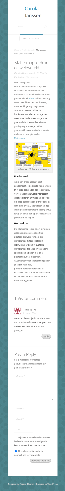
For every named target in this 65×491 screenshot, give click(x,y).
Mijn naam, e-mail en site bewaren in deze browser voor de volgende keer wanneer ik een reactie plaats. (32, 441)
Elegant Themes (27, 484)
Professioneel (28, 50)
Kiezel (31, 98)
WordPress (52, 484)
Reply (46, 336)
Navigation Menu (31, 38)
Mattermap (19, 138)
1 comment (33, 77)
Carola (17, 73)
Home (16, 50)
